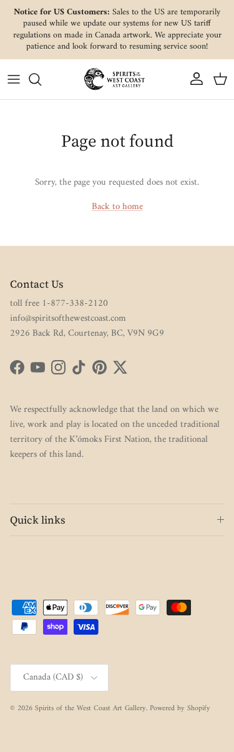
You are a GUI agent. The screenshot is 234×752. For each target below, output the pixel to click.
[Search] (41, 79)
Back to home (117, 206)
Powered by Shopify (180, 708)
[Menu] (13, 79)
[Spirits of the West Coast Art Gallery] (117, 79)
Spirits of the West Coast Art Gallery (90, 708)
